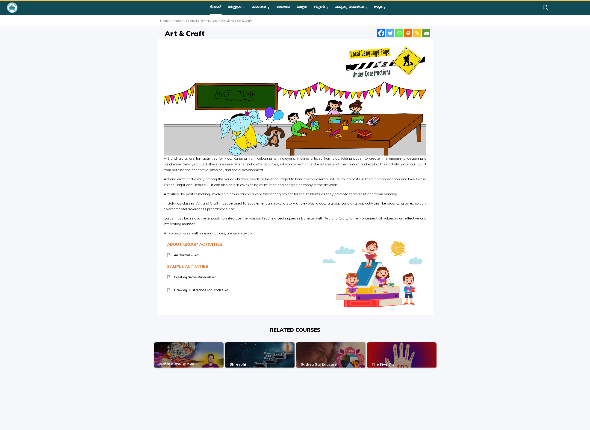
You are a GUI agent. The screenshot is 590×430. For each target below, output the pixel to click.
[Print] (408, 33)
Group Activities (223, 21)
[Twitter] (390, 33)
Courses (177, 21)
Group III (192, 21)
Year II (204, 21)
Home (164, 21)
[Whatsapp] (399, 33)
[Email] (426, 33)
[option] (188, 355)
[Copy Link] (417, 33)
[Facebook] (381, 33)
